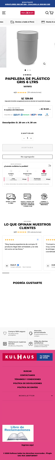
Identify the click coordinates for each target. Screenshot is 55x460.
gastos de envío (23, 101)
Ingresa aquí (28, 445)
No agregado (27, 157)
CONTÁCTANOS (27, 375)
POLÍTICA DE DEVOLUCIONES (27, 383)
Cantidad (27, 133)
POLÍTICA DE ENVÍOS (27, 387)
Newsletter (27, 396)
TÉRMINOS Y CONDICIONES (28, 379)
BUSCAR (28, 371)
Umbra (27, 75)
